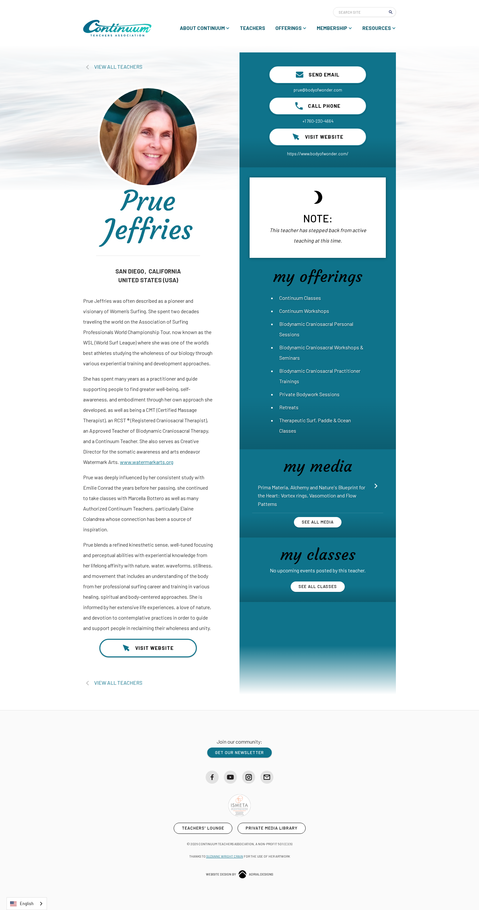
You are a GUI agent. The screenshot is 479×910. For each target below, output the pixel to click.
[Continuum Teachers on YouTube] (230, 777)
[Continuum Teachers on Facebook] (212, 777)
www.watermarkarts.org (146, 462)
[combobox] (27, 903)
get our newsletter (239, 752)
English (27, 903)
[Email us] (266, 777)
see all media (318, 522)
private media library (272, 828)
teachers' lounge (203, 828)
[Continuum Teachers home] (117, 28)
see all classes (317, 586)
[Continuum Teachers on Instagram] (248, 777)
